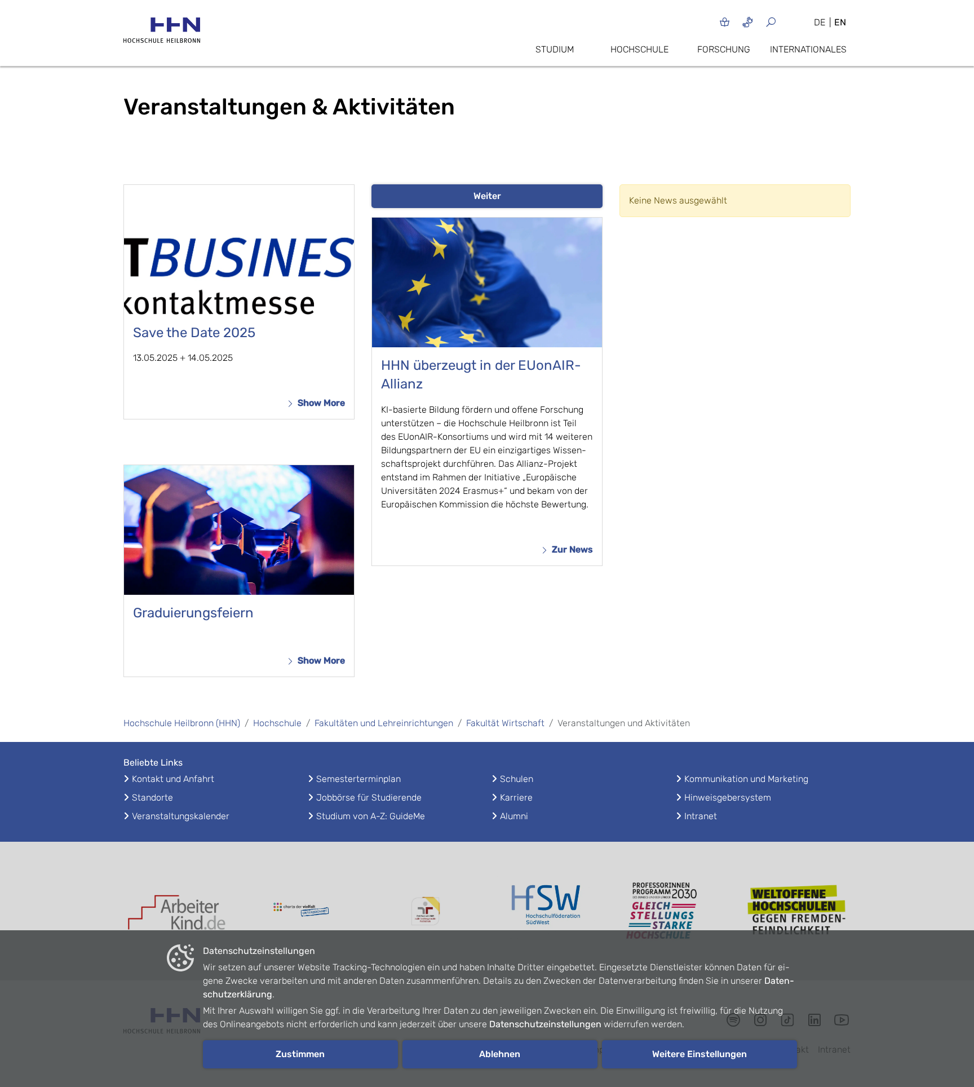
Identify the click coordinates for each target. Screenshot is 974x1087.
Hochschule (639, 49)
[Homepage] (161, 33)
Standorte (152, 797)
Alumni (514, 816)
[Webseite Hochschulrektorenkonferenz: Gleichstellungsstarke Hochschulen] (797, 911)
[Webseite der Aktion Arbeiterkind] (177, 911)
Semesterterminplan (358, 779)
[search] (784, 21)
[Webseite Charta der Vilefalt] (301, 911)
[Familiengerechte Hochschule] (425, 911)
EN (840, 22)
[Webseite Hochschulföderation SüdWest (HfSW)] (549, 911)
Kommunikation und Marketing (746, 779)
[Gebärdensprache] (747, 21)
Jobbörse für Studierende (369, 797)
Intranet (700, 816)
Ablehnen (499, 1054)
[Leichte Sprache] (724, 21)
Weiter (487, 196)
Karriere (516, 797)
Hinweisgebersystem (727, 797)
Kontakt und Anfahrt (173, 779)
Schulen (516, 779)
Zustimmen (300, 1054)
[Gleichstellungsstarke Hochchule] (673, 911)
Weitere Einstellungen (699, 1054)
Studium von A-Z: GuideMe (370, 816)
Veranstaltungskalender (180, 816)
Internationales (808, 49)
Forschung (723, 49)
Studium (554, 49)
